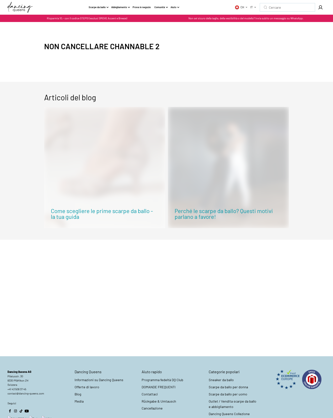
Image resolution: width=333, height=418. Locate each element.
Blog (78, 394)
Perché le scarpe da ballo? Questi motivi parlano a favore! (224, 213)
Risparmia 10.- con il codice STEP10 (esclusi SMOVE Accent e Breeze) (87, 18)
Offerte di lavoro (87, 387)
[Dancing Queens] (20, 7)
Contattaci (150, 394)
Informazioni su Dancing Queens (99, 380)
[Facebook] (10, 411)
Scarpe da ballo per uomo (228, 394)
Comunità (159, 7)
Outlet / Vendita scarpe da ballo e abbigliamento (232, 404)
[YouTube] (26, 411)
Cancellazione (152, 408)
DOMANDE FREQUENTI (159, 387)
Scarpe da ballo (97, 7)
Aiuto (173, 7)
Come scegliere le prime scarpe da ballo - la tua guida (102, 213)
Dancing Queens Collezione (229, 414)
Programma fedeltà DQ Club (162, 380)
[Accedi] (320, 7)
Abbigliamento (119, 7)
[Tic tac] (21, 411)
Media (79, 401)
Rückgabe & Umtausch (159, 401)
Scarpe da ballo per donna (228, 387)
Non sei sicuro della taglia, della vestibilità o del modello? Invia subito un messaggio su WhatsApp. (246, 18)
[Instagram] (15, 411)
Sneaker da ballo (221, 380)
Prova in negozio (142, 7)
